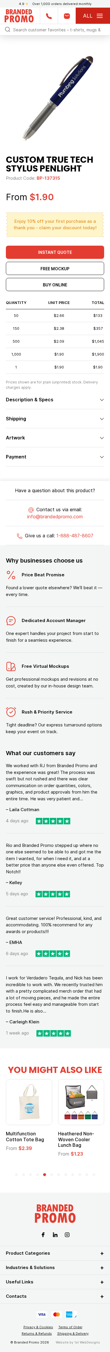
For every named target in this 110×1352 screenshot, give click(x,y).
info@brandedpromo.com (55, 516)
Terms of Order (70, 1327)
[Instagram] (67, 1234)
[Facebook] (43, 1234)
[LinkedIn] (55, 1234)
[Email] (67, 16)
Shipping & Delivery (73, 1333)
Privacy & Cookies (38, 1327)
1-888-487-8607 (74, 536)
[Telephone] (49, 16)
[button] (16, 1174)
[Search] (7, 29)
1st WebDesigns (87, 1342)
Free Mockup (55, 268)
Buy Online (55, 284)
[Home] (19, 15)
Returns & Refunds (37, 1333)
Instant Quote (55, 252)
